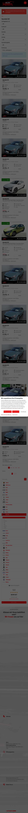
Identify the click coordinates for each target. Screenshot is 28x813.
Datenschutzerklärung (6, 414)
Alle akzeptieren (7, 411)
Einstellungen (23, 411)
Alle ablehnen (15, 411)
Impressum (14, 414)
